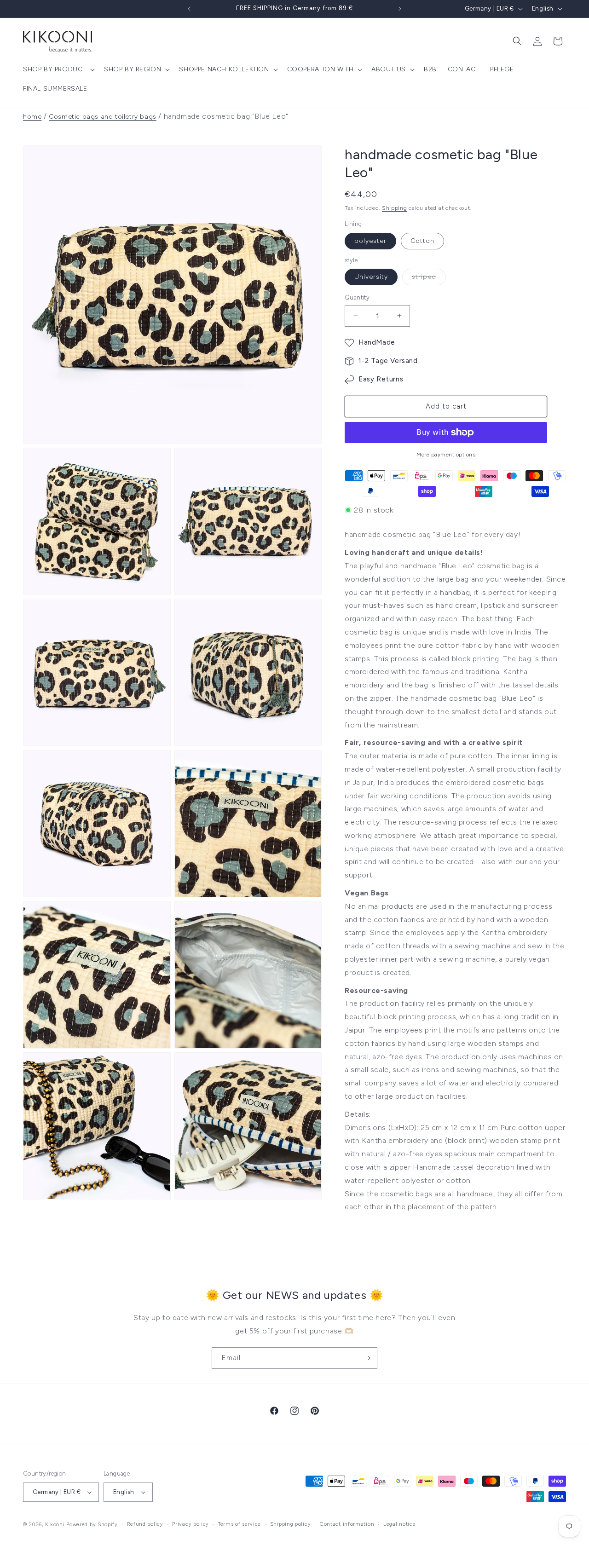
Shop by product (54, 69)
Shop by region (132, 69)
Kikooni (55, 1525)
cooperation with (320, 69)
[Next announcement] (400, 8)
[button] (57, 69)
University (371, 277)
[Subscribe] (367, 1358)
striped (429, 278)
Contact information (347, 1524)
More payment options (445, 454)
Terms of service (239, 1524)
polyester (370, 241)
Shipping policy (290, 1524)
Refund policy (145, 1524)
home (32, 117)
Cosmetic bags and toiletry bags (102, 117)
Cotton (422, 241)
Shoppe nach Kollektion (224, 69)
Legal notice (399, 1524)
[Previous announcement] (189, 8)
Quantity (357, 297)
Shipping (394, 208)
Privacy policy (190, 1524)
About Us (388, 69)
